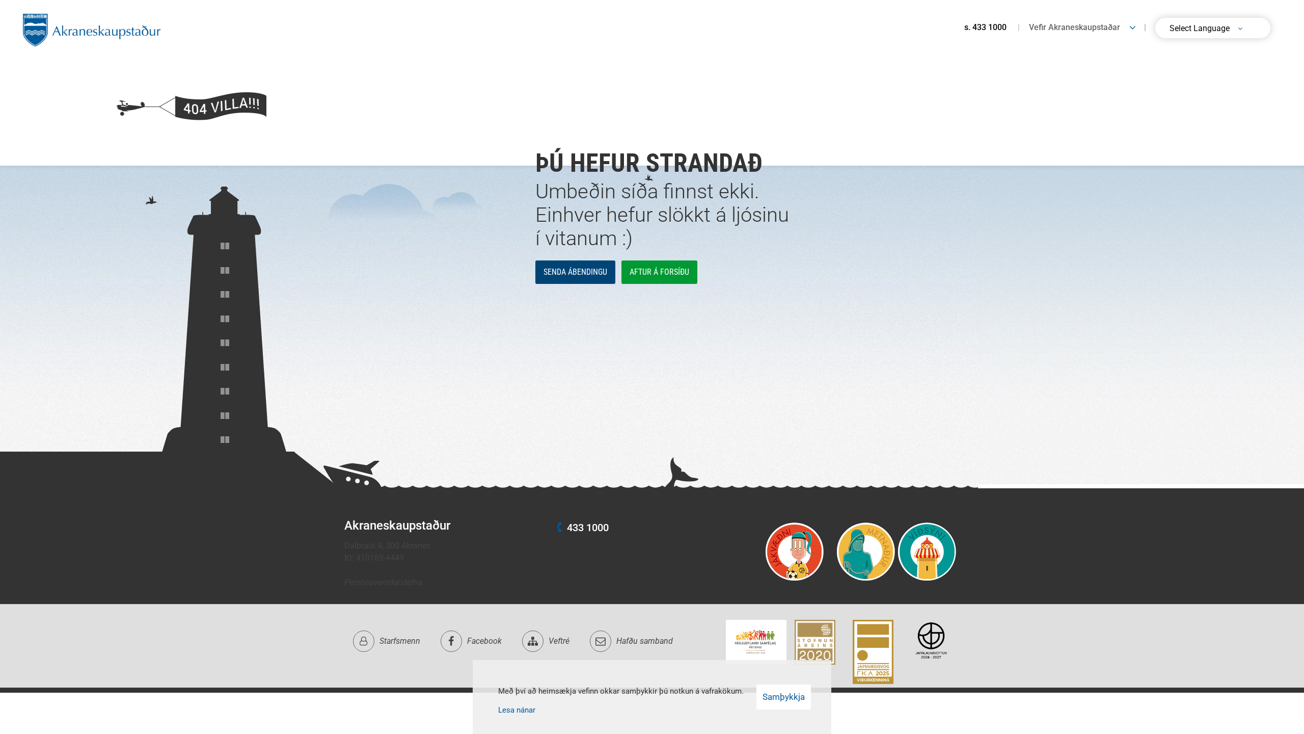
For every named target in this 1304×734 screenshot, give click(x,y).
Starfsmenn (399, 641)
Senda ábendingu (575, 272)
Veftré (559, 641)
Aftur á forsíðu (659, 272)
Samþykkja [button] (784, 697)
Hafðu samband (644, 641)
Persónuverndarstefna (383, 582)
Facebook (484, 641)
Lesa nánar (516, 710)
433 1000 (588, 527)
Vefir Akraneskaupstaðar (1074, 27)
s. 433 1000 (985, 27)
